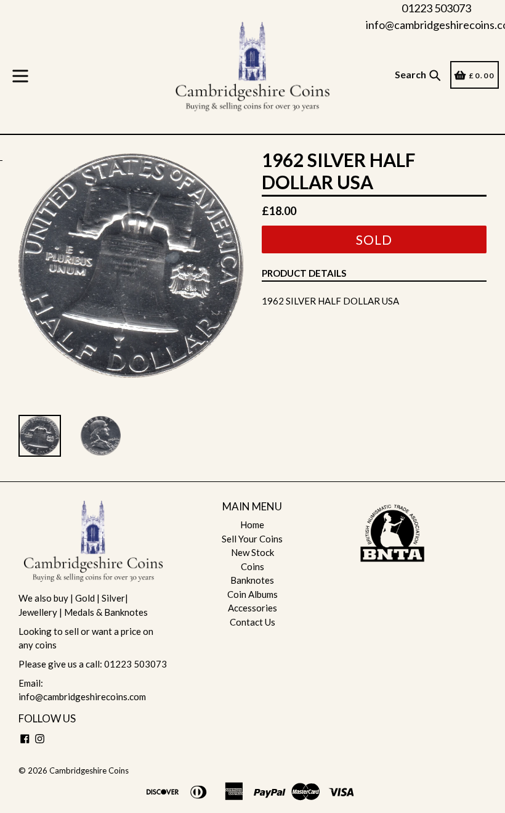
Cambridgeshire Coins (89, 770)
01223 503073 (436, 8)
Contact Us (252, 621)
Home (252, 524)
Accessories (252, 607)
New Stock (252, 552)
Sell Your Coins (252, 538)
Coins (252, 566)
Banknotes (252, 580)
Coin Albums (252, 594)
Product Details (304, 273)
